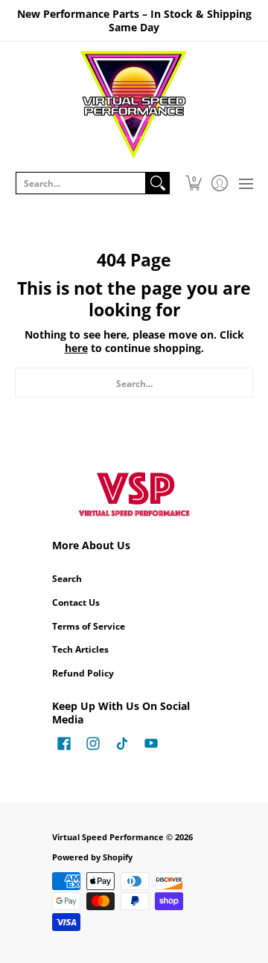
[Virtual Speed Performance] (134, 105)
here (76, 348)
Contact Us (76, 602)
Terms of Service (88, 626)
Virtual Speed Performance (108, 837)
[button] (193, 183)
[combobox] (81, 183)
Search (67, 578)
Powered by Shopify (92, 857)
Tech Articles (80, 649)
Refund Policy (83, 673)
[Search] (158, 183)
